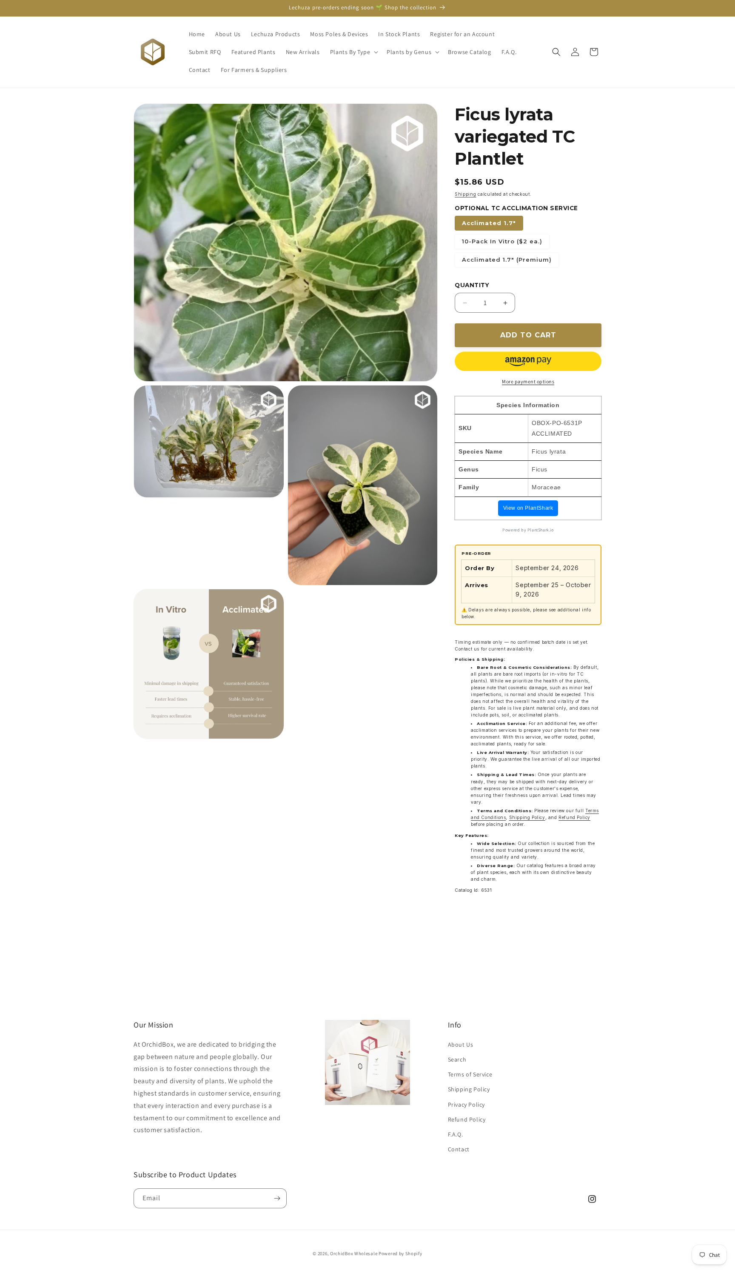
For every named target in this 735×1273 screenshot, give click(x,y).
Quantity (472, 285)
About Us (460, 1044)
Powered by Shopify (400, 1253)
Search (457, 1059)
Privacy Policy (466, 1104)
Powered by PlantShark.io (527, 530)
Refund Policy (574, 817)
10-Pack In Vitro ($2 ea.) (502, 241)
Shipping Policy (527, 817)
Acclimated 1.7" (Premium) (507, 259)
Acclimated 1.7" (489, 223)
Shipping (465, 194)
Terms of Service (470, 1074)
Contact (459, 1149)
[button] (353, 52)
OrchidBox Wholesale (353, 1253)
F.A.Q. (455, 1134)
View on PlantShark (528, 508)
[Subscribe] (277, 1198)
